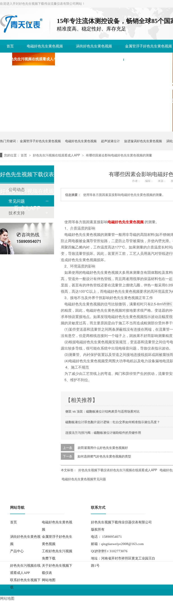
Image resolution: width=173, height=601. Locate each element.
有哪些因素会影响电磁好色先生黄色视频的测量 (119, 155)
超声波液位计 (110, 141)
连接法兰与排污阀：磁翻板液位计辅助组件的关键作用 (103, 432)
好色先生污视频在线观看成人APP (34, 59)
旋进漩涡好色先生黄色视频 (143, 141)
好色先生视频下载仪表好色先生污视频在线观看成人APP (117, 470)
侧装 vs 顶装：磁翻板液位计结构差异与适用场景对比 (102, 411)
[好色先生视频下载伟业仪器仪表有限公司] (21, 31)
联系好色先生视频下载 (148, 59)
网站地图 (48, 580)
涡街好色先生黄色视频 (94, 46)
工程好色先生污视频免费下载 (57, 554)
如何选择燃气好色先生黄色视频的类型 (104, 456)
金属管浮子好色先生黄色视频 (148, 46)
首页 (10, 46)
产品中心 (17, 551)
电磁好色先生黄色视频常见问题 (84, 479)
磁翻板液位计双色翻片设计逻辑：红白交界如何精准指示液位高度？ (112, 422)
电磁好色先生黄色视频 (45, 46)
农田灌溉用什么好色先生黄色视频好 (102, 447)
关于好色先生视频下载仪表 (95, 59)
